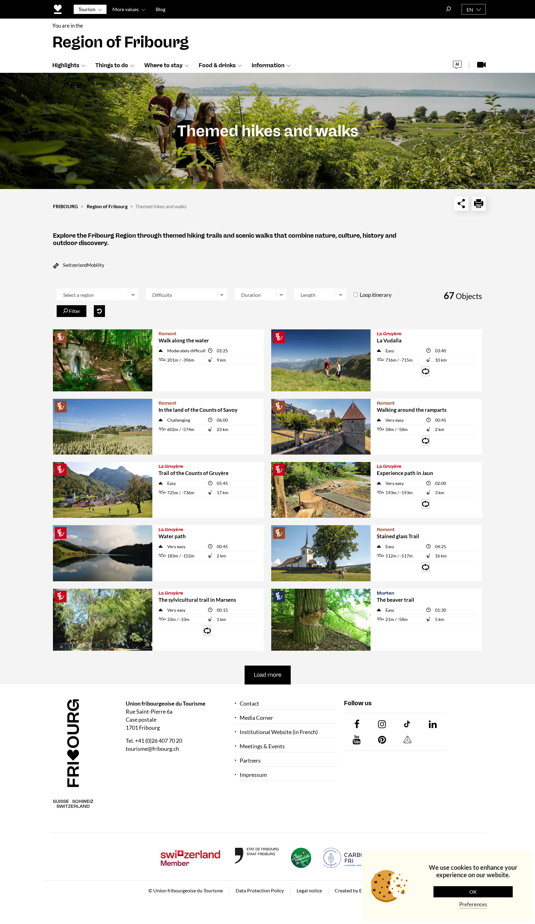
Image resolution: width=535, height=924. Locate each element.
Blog (160, 9)
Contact (249, 703)
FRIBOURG (65, 206)
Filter (74, 311)
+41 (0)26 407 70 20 (158, 740)
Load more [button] (267, 674)
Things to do (111, 65)
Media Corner (256, 718)
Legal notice (309, 890)
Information (268, 65)
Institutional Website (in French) (279, 732)
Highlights (65, 65)
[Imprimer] (479, 203)
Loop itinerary (376, 295)
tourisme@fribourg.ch (152, 748)
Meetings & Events (262, 746)
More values (125, 9)
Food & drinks (217, 65)
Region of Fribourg (107, 206)
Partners (250, 760)
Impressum (253, 775)
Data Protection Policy (260, 890)
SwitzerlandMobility (83, 265)
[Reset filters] (99, 311)
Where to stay (163, 65)
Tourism (86, 9)
